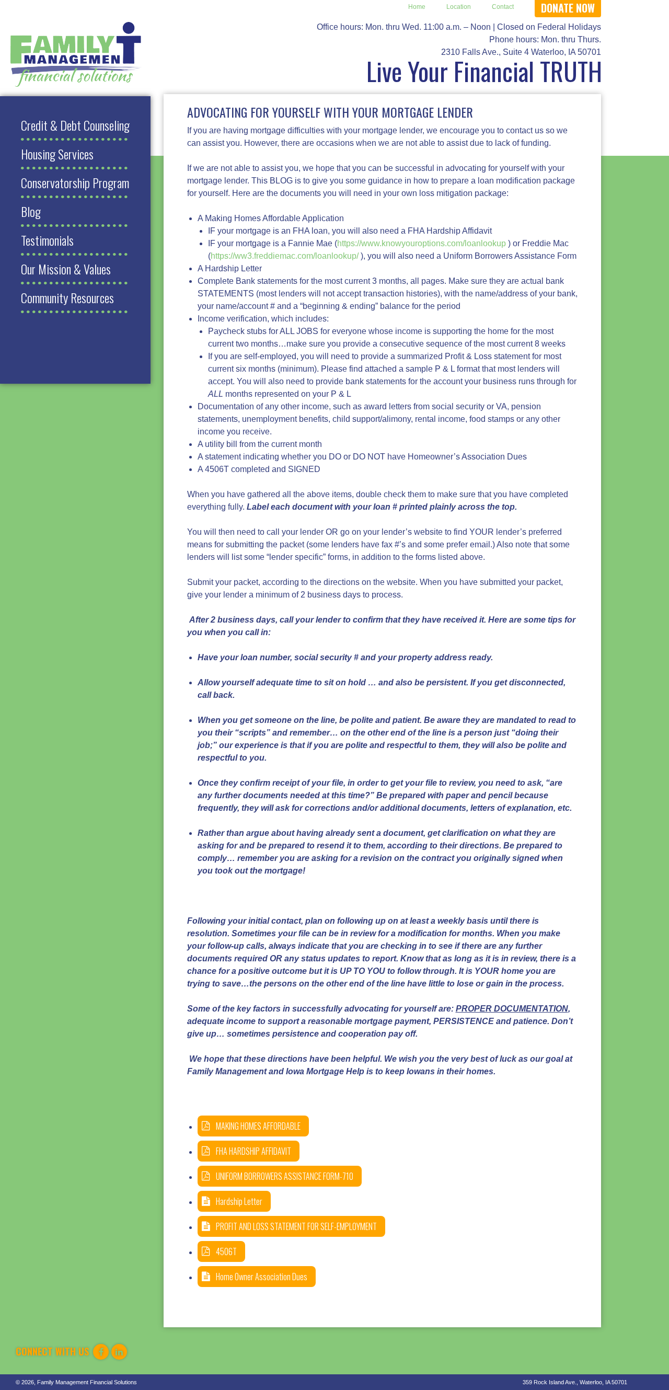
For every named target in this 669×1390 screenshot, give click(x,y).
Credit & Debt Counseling (75, 125)
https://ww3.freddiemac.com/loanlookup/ (285, 255)
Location (458, 6)
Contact (503, 6)
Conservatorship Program (75, 182)
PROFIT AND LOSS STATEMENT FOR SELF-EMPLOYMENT (296, 1226)
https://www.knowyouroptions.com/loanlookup (421, 243)
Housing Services (57, 153)
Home (416, 6)
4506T (226, 1251)
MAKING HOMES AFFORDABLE (258, 1126)
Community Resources (67, 297)
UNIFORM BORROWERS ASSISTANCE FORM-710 (284, 1176)
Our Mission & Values (66, 268)
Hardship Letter (239, 1201)
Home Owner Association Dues (261, 1276)
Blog (31, 211)
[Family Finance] (76, 54)
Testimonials (47, 240)
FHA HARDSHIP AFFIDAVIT (253, 1151)
